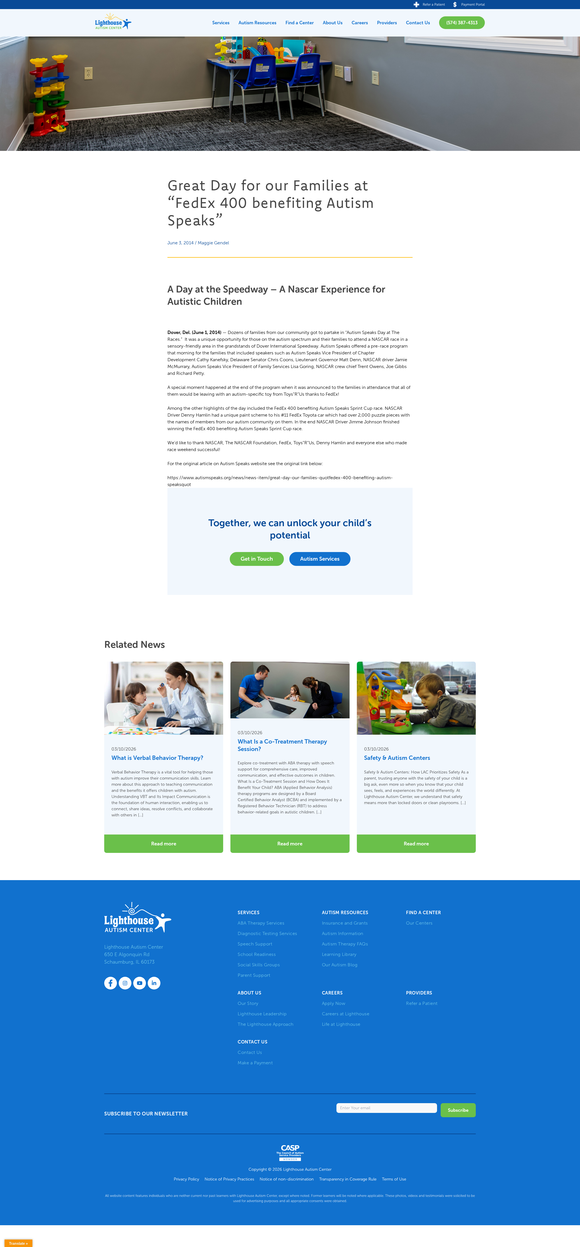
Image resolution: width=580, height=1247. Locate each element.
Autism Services (320, 559)
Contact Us (418, 22)
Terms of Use (394, 1179)
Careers (360, 22)
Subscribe (458, 1110)
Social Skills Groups (259, 964)
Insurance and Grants (345, 923)
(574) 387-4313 (462, 22)
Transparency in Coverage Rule (348, 1179)
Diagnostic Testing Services (267, 933)
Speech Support (255, 943)
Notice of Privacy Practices (229, 1179)
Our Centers (419, 923)
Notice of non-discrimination (287, 1179)
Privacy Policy (186, 1179)
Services (221, 22)
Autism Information (342, 933)
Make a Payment (255, 1062)
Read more (163, 844)
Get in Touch (257, 559)
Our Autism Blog (340, 964)
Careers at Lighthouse (346, 1013)
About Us (333, 22)
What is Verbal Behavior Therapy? (157, 758)
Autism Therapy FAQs (345, 943)
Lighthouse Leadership (262, 1013)
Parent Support (254, 975)
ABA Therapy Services (261, 923)
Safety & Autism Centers (397, 758)
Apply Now (334, 1003)
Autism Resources (257, 22)
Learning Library (339, 954)
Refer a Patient (422, 1003)
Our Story (248, 1003)
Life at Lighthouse (341, 1024)
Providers (387, 22)
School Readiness (257, 954)
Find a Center (299, 22)
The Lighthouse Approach (266, 1024)
